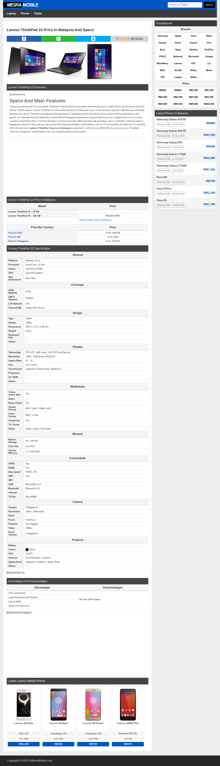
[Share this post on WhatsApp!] (58, 40)
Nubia (193, 70)
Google (209, 56)
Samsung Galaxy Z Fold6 (171, 165)
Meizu (209, 70)
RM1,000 (193, 90)
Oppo (178, 49)
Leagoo (178, 77)
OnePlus (209, 49)
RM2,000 (162, 97)
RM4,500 (178, 104)
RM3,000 (193, 97)
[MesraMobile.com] (24, 7)
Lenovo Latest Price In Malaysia (95, 220)
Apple (178, 36)
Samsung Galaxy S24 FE (171, 131)
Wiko (162, 70)
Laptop (11, 13)
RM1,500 (209, 90)
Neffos (193, 77)
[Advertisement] (77, 166)
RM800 (178, 90)
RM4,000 (162, 104)
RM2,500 (178, 97)
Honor (178, 42)
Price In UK (14, 237)
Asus (162, 49)
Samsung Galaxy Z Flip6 (171, 154)
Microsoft (194, 56)
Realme (193, 49)
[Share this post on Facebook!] (24, 40)
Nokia (209, 36)
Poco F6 (161, 200)
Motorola (178, 56)
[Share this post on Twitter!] (93, 40)
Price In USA (15, 233)
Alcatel (178, 70)
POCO (162, 56)
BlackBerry (162, 63)
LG (209, 63)
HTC (193, 63)
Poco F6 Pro (164, 188)
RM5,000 (193, 104)
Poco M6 (162, 177)
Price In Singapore (18, 241)
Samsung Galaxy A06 (169, 142)
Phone (25, 13)
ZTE (162, 77)
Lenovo (178, 63)
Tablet (38, 13)
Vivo (209, 42)
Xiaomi (193, 42)
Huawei (162, 42)
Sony (193, 36)
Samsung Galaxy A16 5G (171, 119)
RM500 (162, 90)
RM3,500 (209, 97)
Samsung (162, 36)
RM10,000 (209, 104)
